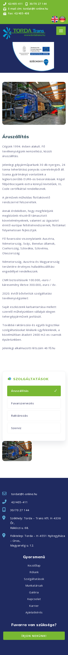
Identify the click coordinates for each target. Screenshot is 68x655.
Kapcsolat (34, 599)
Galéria (34, 592)
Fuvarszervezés (22, 403)
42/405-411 (19, 502)
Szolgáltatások (34, 579)
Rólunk (34, 572)
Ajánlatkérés (34, 612)
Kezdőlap (34, 565)
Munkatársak (34, 585)
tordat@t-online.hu (24, 494)
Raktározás (19, 415)
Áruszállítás (20, 391)
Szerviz (16, 428)
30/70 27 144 (19, 510)
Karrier (34, 606)
